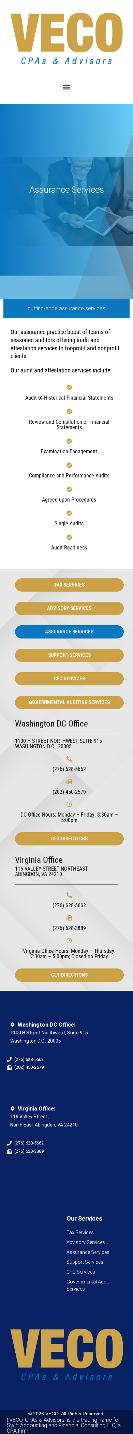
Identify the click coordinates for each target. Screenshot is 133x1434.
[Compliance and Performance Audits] (69, 465)
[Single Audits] (69, 513)
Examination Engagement (69, 451)
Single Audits (69, 523)
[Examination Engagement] (69, 441)
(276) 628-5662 (69, 769)
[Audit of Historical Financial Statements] (69, 387)
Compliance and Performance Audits (69, 475)
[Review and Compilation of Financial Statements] (69, 411)
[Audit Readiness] (69, 537)
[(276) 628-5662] (69, 759)
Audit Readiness (69, 547)
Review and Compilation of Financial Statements (69, 425)
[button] (66, 86)
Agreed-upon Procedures (69, 499)
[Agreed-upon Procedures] (69, 489)
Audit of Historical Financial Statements (69, 398)
